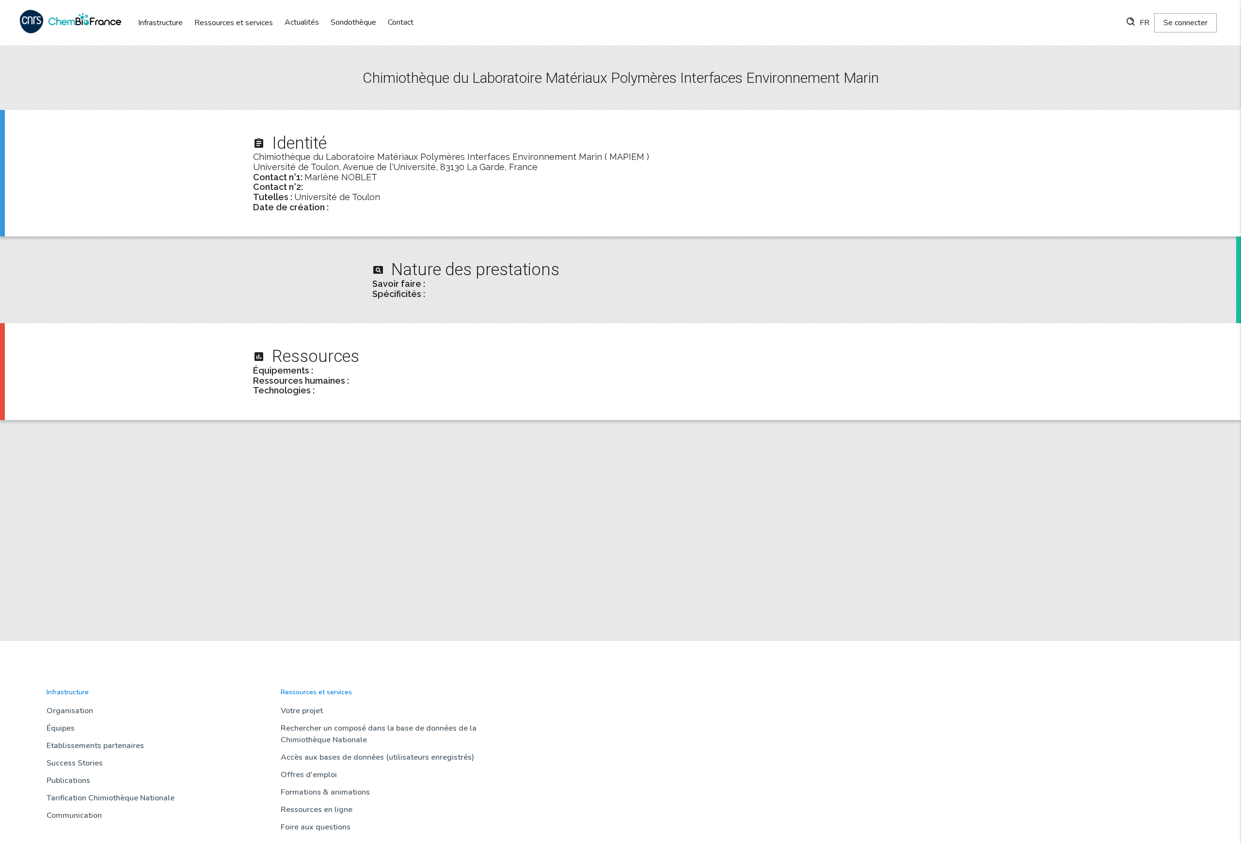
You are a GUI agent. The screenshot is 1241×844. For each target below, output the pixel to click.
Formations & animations (325, 792)
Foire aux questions (315, 827)
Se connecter (1185, 22)
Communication (74, 815)
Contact (401, 22)
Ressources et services (233, 22)
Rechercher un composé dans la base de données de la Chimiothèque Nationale (379, 734)
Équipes (61, 728)
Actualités (302, 22)
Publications (68, 780)
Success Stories (75, 763)
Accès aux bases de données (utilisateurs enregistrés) (377, 757)
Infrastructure (160, 22)
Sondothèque (353, 22)
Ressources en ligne (316, 809)
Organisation (70, 710)
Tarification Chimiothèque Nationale (111, 798)
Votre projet (302, 710)
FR (1144, 22)
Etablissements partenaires (95, 745)
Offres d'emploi (309, 774)
